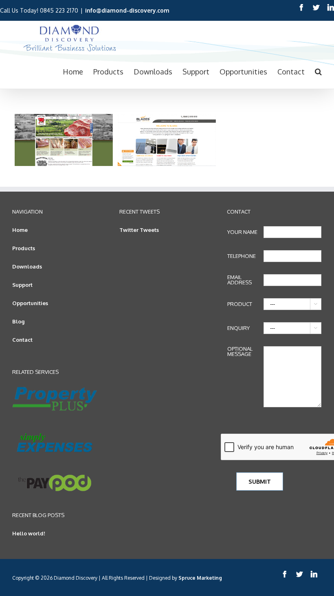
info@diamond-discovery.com (127, 10)
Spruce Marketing (200, 578)
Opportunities (30, 303)
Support (22, 285)
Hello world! (28, 533)
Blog (18, 321)
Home (20, 230)
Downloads (27, 266)
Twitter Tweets (139, 230)
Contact (22, 339)
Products (23, 248)
